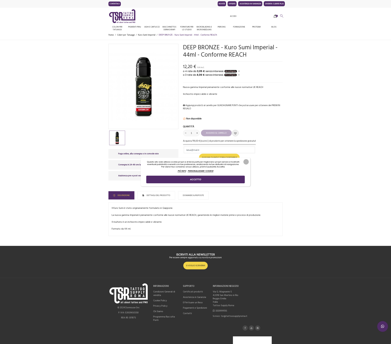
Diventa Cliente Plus (274, 3)
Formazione (239, 27)
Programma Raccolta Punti (164, 318)
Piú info (182, 171)
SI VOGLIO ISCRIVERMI (195, 265)
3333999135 (221, 311)
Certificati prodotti (193, 292)
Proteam (256, 27)
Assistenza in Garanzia (250, 3)
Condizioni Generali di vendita (164, 293)
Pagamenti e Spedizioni (195, 308)
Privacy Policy (160, 306)
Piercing (222, 27)
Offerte (232, 3)
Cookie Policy (160, 300)
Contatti (187, 313)
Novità (222, 3)
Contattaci (115, 3)
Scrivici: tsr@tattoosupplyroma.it (230, 316)
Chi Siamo (158, 311)
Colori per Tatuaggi (117, 28)
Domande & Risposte (193, 195)
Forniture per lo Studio (186, 28)
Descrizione (123, 195)
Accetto (195, 179)
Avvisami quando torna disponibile (219, 157)
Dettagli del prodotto (158, 195)
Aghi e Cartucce (152, 27)
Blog (273, 27)
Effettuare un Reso (193, 302)
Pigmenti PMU (134, 27)
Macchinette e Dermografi (169, 28)
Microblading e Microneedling (204, 28)
